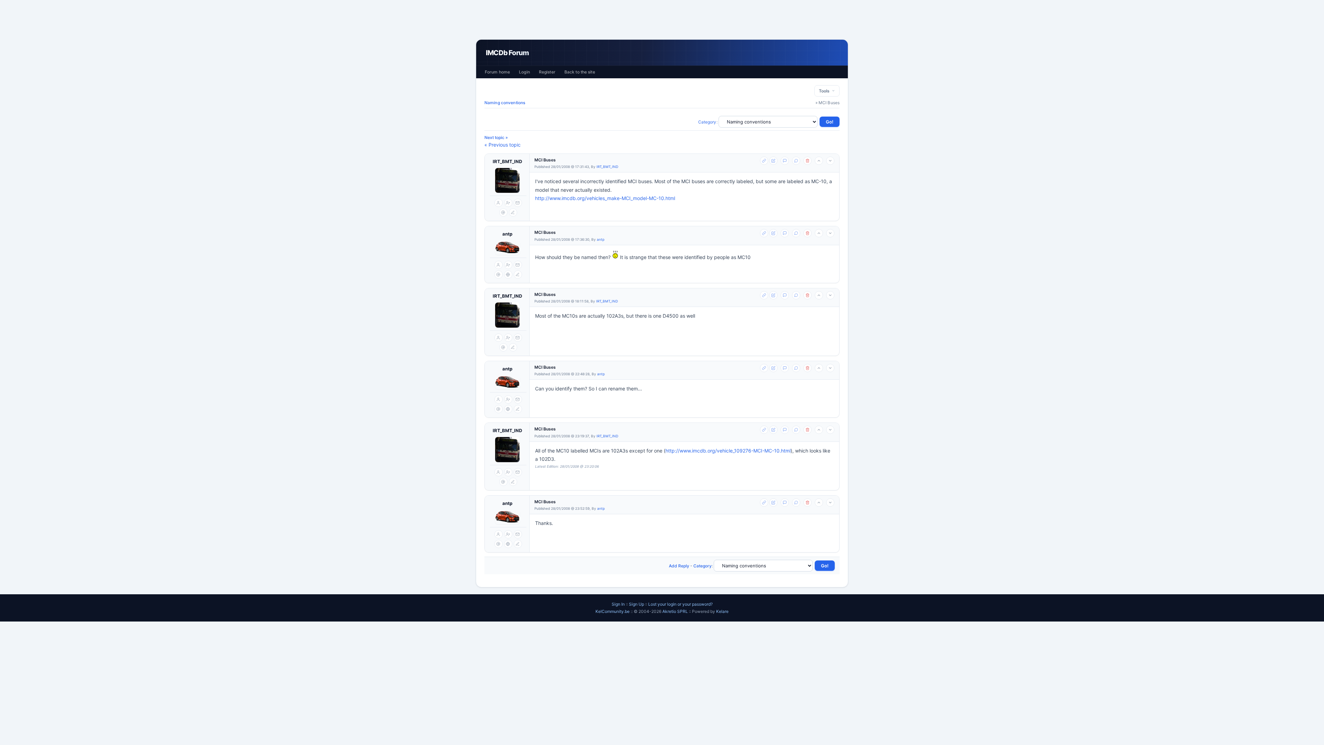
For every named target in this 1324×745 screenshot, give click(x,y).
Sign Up (636, 604)
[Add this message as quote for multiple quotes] (796, 161)
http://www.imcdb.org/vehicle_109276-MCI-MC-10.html (728, 451)
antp (507, 234)
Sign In (618, 604)
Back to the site (579, 71)
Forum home (497, 71)
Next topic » (496, 137)
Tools (825, 90)
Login (524, 71)
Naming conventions (504, 102)
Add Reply (679, 565)
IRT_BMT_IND (507, 161)
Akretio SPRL (675, 611)
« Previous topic (502, 145)
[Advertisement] (662, 19)
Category (707, 122)
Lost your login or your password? (680, 604)
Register (547, 71)
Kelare (722, 611)
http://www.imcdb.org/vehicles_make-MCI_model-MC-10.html (605, 198)
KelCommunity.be (613, 611)
